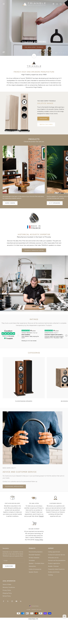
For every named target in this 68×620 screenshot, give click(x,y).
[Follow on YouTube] (16, 601)
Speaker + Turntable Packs (36, 563)
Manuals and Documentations (56, 560)
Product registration (54, 563)
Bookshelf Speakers (34, 554)
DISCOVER (43, 118)
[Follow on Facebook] (3, 601)
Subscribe (50, 613)
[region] (34, 28)
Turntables (32, 560)
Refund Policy (7, 596)
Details (41, 516)
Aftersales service (53, 557)
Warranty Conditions (9, 587)
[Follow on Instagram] (12, 601)
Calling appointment (54, 552)
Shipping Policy (7, 593)
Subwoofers (32, 566)
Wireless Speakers (34, 557)
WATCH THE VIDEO (46, 124)
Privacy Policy (39, 539)
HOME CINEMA (10, 203)
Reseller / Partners (53, 566)
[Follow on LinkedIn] (21, 601)
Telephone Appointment (14, 486)
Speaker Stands (33, 572)
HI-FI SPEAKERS (54, 203)
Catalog (50, 575)
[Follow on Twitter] (8, 601)
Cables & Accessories (35, 569)
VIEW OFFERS (34, 47)
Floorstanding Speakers (36, 552)
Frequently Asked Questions (56, 569)
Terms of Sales (7, 584)
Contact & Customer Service (56, 554)
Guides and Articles (53, 572)
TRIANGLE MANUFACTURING (34, 250)
